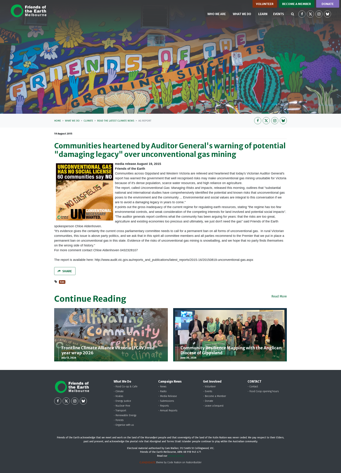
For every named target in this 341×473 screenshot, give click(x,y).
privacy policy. (176, 455)
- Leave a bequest (213, 405)
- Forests (119, 420)
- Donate (208, 400)
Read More (279, 296)
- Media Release (167, 396)
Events (278, 14)
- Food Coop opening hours (263, 391)
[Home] (28, 11)
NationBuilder (194, 462)
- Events (207, 391)
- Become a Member (214, 396)
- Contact (253, 386)
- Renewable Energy (125, 415)
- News (162, 386)
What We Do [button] (244, 14)
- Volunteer (209, 386)
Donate (328, 4)
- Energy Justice (122, 400)
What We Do (72, 120)
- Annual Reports (167, 410)
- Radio (162, 391)
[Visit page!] (301, 14)
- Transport (120, 410)
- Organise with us (124, 424)
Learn (262, 14)
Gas (62, 281)
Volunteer (265, 4)
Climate (88, 120)
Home (57, 120)
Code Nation (174, 462)
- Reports (163, 405)
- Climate (119, 391)
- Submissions (166, 400)
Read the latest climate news (115, 120)
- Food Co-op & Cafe (125, 386)
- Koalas (118, 396)
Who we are (216, 14)
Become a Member (296, 4)
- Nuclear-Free (122, 405)
